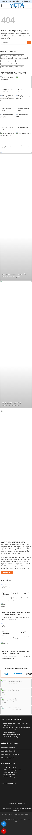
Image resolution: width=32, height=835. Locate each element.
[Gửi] (29, 42)
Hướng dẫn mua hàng (10, 772)
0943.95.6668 (11, 732)
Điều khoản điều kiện (9, 774)
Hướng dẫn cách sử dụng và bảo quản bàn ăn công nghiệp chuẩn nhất (16, 613)
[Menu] (2, 5)
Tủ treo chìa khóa (19, 66)
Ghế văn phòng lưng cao (7, 66)
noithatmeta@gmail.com (13, 734)
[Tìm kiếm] (30, 5)
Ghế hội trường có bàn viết (20, 58)
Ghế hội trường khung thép (7, 61)
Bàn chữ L (3, 55)
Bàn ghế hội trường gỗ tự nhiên (15, 55)
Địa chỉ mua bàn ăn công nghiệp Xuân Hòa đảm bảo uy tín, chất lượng (15, 652)
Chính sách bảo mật (9, 777)
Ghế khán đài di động (21, 61)
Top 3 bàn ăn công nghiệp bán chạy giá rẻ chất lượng (15, 593)
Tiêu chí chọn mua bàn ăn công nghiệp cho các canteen (16, 632)
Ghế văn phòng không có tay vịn (19, 63)
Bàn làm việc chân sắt (6, 58)
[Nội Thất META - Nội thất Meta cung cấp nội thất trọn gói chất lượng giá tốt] (17, 6)
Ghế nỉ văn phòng (5, 63)
